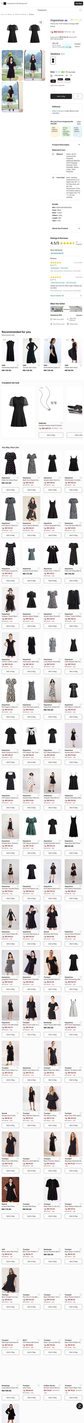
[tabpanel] (66, 81)
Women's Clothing (20, 14)
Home (2, 14)
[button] (42, 3)
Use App (79, 3)
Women (10, 14)
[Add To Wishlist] (80, 10)
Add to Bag (61, 96)
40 (68, 81)
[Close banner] (2, 3)
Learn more (79, 123)
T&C (70, 47)
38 (60, 81)
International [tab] (59, 75)
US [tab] (71, 75)
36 (53, 81)
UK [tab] (67, 75)
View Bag (77, 91)
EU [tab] (51, 75)
